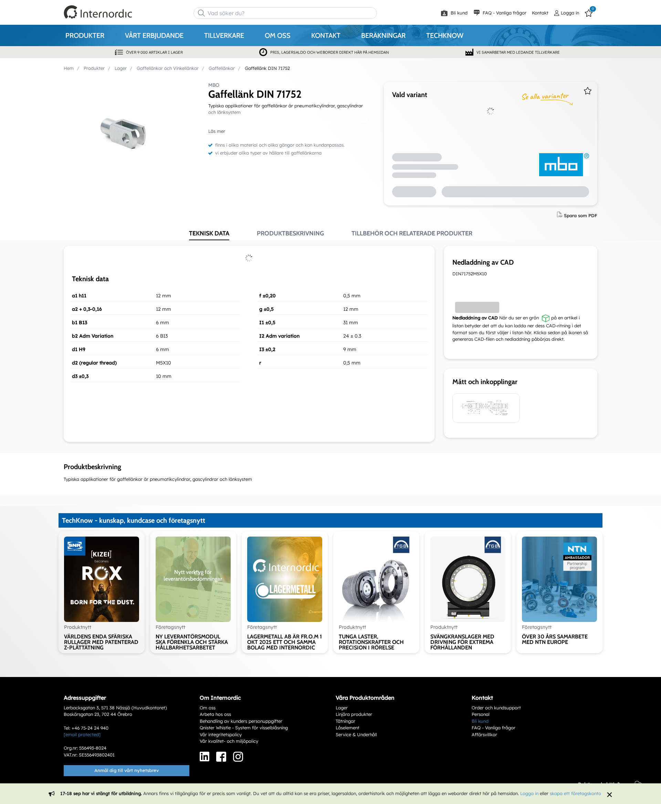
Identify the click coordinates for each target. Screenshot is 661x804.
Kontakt (540, 12)
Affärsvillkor (484, 734)
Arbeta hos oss (215, 714)
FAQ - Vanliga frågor (503, 12)
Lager (342, 707)
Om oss (208, 707)
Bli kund (458, 12)
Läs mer (216, 131)
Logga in (529, 793)
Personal (481, 714)
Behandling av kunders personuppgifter (241, 721)
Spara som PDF (580, 215)
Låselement (347, 727)
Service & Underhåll (356, 734)
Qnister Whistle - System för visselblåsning (244, 727)
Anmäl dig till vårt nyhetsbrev (126, 770)
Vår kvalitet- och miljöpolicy (229, 741)
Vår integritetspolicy (221, 734)
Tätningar (345, 721)
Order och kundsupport (496, 707)
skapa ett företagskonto (575, 793)
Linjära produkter (354, 714)
